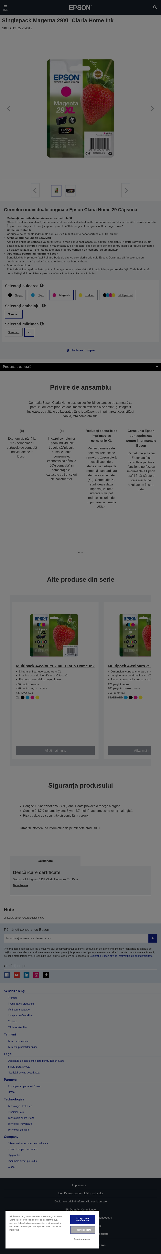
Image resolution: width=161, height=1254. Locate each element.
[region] (52, 1229)
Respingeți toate (82, 1230)
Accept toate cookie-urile (82, 1219)
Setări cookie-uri (82, 1239)
